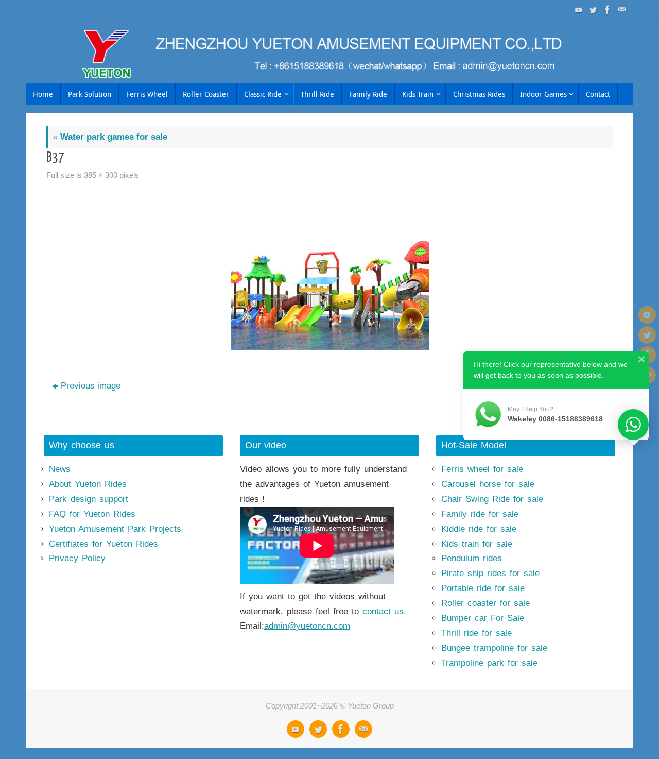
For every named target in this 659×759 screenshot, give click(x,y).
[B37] (329, 272)
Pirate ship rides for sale (490, 573)
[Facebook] (606, 10)
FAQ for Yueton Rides (92, 514)
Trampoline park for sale (489, 663)
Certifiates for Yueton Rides (103, 544)
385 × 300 (100, 175)
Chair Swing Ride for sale (492, 499)
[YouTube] (577, 10)
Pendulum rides (471, 558)
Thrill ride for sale (476, 633)
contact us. (384, 611)
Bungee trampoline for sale (494, 648)
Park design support (88, 499)
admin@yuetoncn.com (307, 626)
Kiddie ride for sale (478, 529)
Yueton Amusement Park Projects (115, 529)
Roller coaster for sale (485, 603)
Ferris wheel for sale (482, 469)
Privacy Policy (77, 558)
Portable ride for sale (483, 588)
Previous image (90, 386)
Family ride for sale (479, 514)
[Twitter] (592, 10)
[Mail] (621, 10)
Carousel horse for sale (487, 484)
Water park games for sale (110, 137)
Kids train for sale (476, 544)
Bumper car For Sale (482, 618)
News (60, 469)
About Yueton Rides (88, 484)
